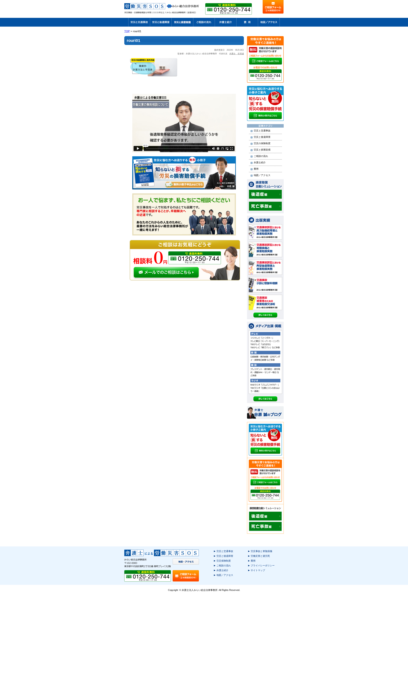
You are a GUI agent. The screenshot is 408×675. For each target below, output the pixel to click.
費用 (256, 168)
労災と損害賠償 (262, 149)
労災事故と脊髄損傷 (261, 551)
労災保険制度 (223, 560)
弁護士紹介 (260, 162)
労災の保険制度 (262, 143)
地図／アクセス (262, 175)
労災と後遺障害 (262, 137)
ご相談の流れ (261, 156)
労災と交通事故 (262, 130)
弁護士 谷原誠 (236, 53)
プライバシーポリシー (263, 565)
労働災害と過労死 (260, 556)
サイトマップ (258, 570)
